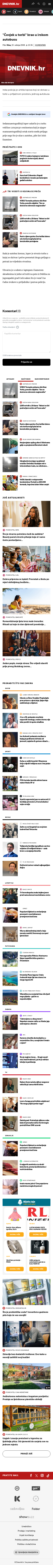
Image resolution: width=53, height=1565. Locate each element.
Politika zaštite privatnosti (26, 1540)
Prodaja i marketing (26, 1531)
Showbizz (32, 11)
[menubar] (44, 3)
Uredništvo (26, 1527)
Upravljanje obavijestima (28, 1552)
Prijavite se (26, 362)
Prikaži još (26, 1454)
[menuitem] (44, 4)
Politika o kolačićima (26, 1544)
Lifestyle (46, 11)
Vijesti (9, 11)
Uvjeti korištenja (26, 1535)
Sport (20, 11)
